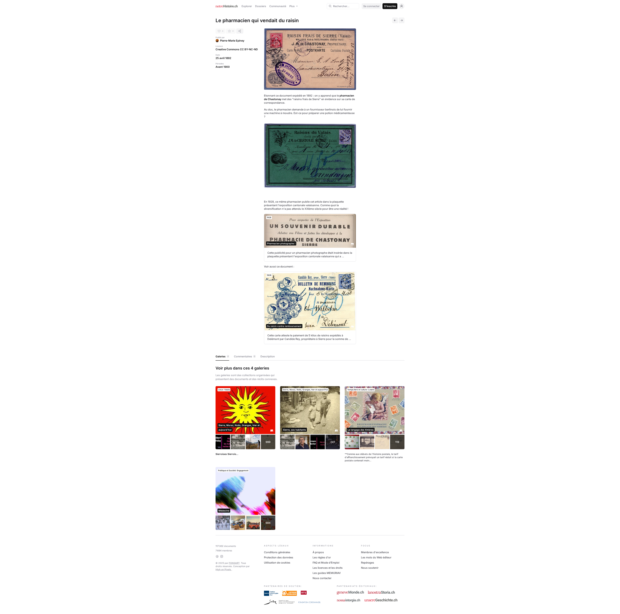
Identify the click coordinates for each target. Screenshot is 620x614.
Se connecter (371, 6)
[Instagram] (221, 556)
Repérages (367, 562)
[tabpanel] (310, 447)
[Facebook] (217, 556)
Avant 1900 (223, 66)
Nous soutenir (369, 567)
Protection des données (278, 557)
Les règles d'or (322, 557)
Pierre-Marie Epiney (232, 40)
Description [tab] (267, 356)
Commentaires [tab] (244, 356)
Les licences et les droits (328, 567)
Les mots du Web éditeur (376, 557)
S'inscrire (390, 6)
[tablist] (310, 357)
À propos (318, 552)
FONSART (234, 563)
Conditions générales (277, 552)
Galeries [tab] (222, 356)
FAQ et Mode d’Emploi (326, 562)
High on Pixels (224, 569)
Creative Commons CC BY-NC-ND (237, 49)
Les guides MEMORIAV (327, 573)
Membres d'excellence (375, 552)
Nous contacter (322, 578)
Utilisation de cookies (277, 562)
